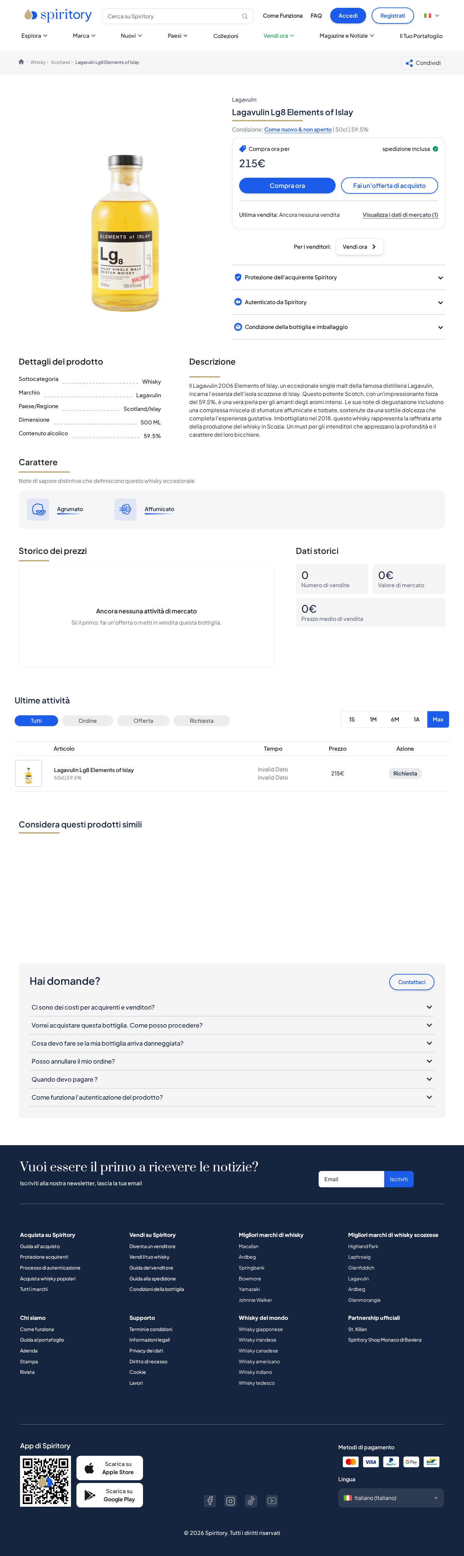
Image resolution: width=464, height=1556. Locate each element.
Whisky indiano (255, 1372)
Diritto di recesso (148, 1361)
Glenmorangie (364, 1300)
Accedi (348, 15)
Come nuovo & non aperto (298, 129)
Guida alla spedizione (152, 1278)
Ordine (87, 720)
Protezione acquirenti (44, 1257)
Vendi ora (276, 35)
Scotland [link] (60, 62)
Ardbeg (247, 1257)
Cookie (137, 1372)
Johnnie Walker (255, 1300)
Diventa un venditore (152, 1246)
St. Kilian (357, 1329)
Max (438, 719)
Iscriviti (399, 1179)
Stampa (29, 1361)
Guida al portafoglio (42, 1339)
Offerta (143, 720)
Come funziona (37, 1329)
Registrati (392, 15)
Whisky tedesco (257, 1383)
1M (373, 719)
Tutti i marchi (34, 1289)
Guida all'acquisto (40, 1246)
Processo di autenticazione (50, 1267)
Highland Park (363, 1246)
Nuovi (128, 35)
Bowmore (250, 1278)
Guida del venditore (151, 1267)
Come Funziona (283, 15)
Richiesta (202, 720)
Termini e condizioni (150, 1329)
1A (417, 719)
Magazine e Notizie (344, 35)
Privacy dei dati (146, 1350)
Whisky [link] (38, 62)
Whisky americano (259, 1361)
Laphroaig (359, 1257)
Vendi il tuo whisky (149, 1257)
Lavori (136, 1383)
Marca (81, 35)
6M (395, 719)
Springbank (252, 1267)
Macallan (248, 1246)
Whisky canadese (258, 1350)
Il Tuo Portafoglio (421, 35)
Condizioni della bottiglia (156, 1289)
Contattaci (412, 981)
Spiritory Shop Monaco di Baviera (385, 1339)
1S (352, 719)
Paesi (174, 35)
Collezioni (225, 35)
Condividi (428, 62)
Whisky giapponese (261, 1329)
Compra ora (287, 185)
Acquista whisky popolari (47, 1278)
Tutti (36, 720)
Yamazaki (249, 1289)
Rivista (27, 1372)
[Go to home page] (59, 15)
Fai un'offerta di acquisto (389, 185)
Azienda (29, 1350)
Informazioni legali (149, 1339)
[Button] (209, 1501)
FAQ (316, 15)
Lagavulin (358, 1278)
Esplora (31, 35)
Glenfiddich (361, 1267)
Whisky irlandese (257, 1339)
